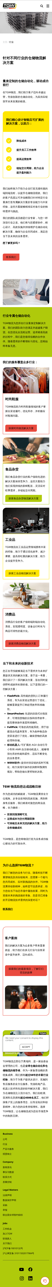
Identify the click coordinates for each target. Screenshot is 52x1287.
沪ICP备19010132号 (13, 1248)
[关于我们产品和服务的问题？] (45, 1281)
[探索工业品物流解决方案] (26, 521)
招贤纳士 (7, 1153)
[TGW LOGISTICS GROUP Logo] (10, 5)
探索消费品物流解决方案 (22, 643)
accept (26, 1046)
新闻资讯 (7, 1167)
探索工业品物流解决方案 (22, 573)
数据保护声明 (9, 1200)
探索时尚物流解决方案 (21, 428)
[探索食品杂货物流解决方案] (26, 450)
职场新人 (7, 1238)
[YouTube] (21, 1269)
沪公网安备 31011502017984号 (18, 1253)
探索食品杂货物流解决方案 (24, 498)
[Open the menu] (47, 6)
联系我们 (11, 257)
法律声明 (7, 1195)
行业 (5, 1144)
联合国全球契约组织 (13, 1214)
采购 (5, 1205)
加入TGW (7, 1233)
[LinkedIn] (30, 1278)
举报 (5, 1209)
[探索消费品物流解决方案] (26, 595)
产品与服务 (8, 1148)
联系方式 (7, 1177)
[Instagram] (22, 1278)
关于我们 (7, 1243)
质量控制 (7, 1181)
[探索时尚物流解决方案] (26, 380)
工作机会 (7, 1228)
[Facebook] (30, 1269)
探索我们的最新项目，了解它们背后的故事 (26, 970)
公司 (5, 1139)
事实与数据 (8, 1172)
